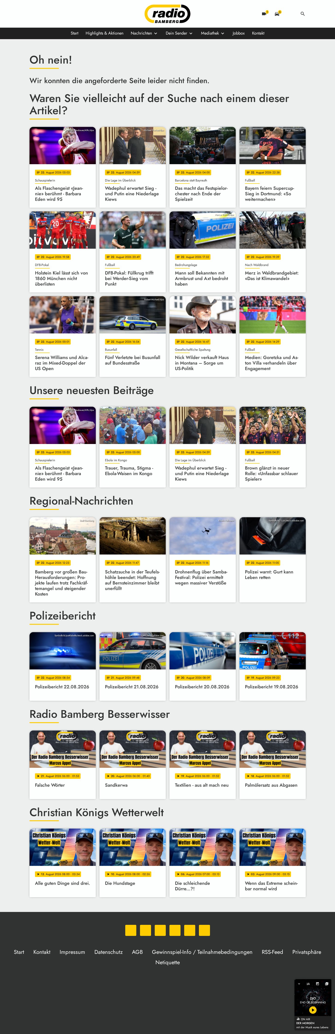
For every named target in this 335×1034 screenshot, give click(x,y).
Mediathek (210, 33)
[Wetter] (290, 14)
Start (74, 33)
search (303, 14)
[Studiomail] (71, 13)
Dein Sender (176, 33)
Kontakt (258, 33)
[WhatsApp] (34, 13)
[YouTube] (61, 13)
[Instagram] (52, 13)
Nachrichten (141, 33)
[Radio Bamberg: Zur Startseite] (168, 14)
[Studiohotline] (80, 13)
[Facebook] (43, 13)
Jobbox (239, 33)
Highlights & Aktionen (104, 33)
